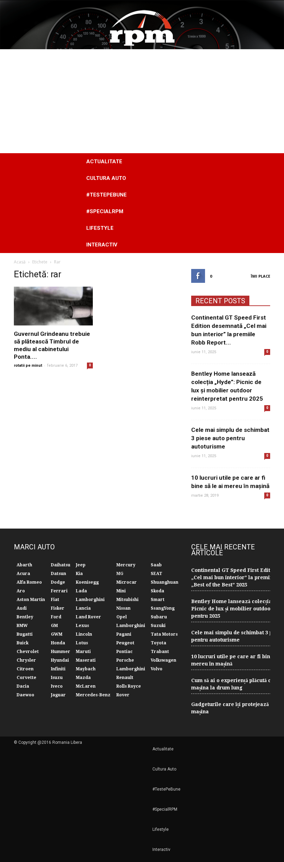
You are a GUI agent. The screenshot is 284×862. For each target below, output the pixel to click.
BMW (22, 625)
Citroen (25, 669)
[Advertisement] (142, 101)
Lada (81, 591)
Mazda (83, 677)
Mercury (125, 565)
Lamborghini (90, 599)
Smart (158, 599)
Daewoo (25, 695)
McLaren (86, 686)
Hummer (60, 651)
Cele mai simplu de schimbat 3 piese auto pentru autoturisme (230, 438)
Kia (79, 573)
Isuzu (57, 677)
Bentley (25, 617)
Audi (22, 608)
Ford (56, 617)
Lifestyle (100, 228)
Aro (21, 591)
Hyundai (60, 660)
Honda (58, 643)
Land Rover (88, 617)
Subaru (159, 617)
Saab (156, 565)
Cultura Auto (106, 178)
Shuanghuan (164, 582)
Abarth (24, 565)
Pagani (123, 634)
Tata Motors (164, 634)
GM (54, 625)
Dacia (23, 686)
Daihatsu (60, 565)
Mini (121, 591)
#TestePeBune (106, 195)
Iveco (57, 686)
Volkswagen (163, 660)
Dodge (58, 582)
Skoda (157, 591)
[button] (262, 203)
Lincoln (84, 634)
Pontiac (124, 651)
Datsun (58, 573)
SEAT (156, 573)
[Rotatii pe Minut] (142, 24)
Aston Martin (31, 599)
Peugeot (125, 643)
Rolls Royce (128, 686)
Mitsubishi (127, 599)
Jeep (81, 565)
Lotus (82, 643)
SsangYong (163, 608)
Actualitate (104, 161)
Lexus (82, 625)
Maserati (86, 660)
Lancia (83, 608)
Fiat (55, 599)
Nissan (123, 608)
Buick (22, 643)
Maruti (83, 651)
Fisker (57, 608)
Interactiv (101, 245)
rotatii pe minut (28, 365)
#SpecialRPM (104, 211)
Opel (121, 617)
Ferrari (59, 591)
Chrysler (26, 660)
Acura (23, 573)
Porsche (125, 660)
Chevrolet (28, 651)
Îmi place (260, 276)
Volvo (156, 669)
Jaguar (58, 695)
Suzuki (158, 625)
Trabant (160, 651)
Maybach (86, 669)
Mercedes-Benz (93, 695)
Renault (124, 677)
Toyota (158, 643)
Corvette (26, 677)
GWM (56, 634)
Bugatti (25, 634)
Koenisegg (87, 582)
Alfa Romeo (29, 582)
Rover (123, 695)
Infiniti (58, 669)
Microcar (126, 582)
